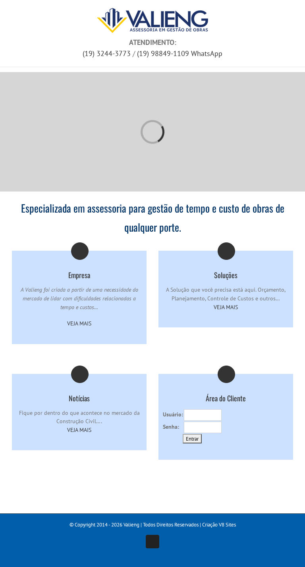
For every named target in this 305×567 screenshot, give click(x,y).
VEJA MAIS (79, 323)
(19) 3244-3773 (107, 53)
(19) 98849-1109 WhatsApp (179, 53)
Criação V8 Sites (219, 524)
